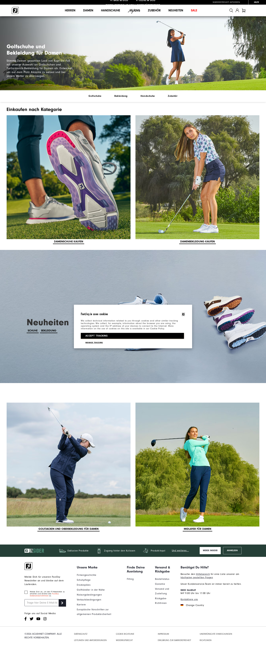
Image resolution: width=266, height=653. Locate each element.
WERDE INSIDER (210, 550)
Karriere (81, 604)
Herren (70, 10)
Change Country (195, 605)
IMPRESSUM (163, 634)
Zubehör (154, 10)
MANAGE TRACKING (94, 342)
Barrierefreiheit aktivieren (226, 2)
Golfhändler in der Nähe (91, 589)
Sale (194, 10)
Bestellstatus (162, 579)
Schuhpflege (84, 580)
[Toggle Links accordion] (99, 567)
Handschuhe (110, 10)
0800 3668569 (188, 590)
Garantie (160, 584)
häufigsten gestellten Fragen (197, 577)
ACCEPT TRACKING (96, 335)
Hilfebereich (203, 574)
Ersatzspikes (84, 585)
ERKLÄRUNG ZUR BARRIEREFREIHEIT (174, 640)
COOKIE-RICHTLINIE (125, 634)
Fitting (130, 579)
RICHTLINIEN (206, 640)
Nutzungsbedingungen (89, 594)
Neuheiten (175, 10)
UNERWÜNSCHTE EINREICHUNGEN (216, 634)
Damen (88, 10)
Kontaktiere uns (189, 599)
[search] (231, 10)
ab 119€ (120, 2)
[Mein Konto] (237, 10)
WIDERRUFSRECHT (124, 640)
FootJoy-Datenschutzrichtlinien (44, 595)
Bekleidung (120, 96)
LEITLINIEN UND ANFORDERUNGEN (90, 640)
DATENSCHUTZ (80, 634)
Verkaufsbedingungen (89, 599)
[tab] (244, 10)
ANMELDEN (232, 550)
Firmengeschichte (86, 575)
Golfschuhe (95, 96)
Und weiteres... (180, 550)
